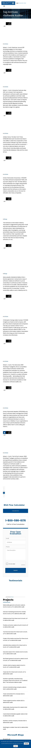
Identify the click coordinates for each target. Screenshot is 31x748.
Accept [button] (26, 743)
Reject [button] (15, 746)
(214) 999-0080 (22, 3)
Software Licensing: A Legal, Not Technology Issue (15, 210)
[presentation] (15, 564)
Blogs (5, 219)
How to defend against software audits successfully (14, 35)
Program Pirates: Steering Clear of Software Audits (12, 308)
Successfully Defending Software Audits (14, 444)
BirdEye (11, 597)
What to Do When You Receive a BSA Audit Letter (15, 399)
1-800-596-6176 (15, 520)
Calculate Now (15, 511)
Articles (6, 44)
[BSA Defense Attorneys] (8, 3)
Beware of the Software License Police (12, 353)
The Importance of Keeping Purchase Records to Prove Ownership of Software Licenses (13, 261)
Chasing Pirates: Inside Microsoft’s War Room (15, 125)
